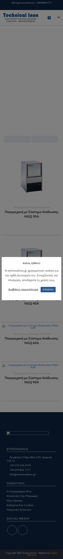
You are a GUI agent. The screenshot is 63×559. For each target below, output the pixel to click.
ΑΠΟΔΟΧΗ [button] (48, 289)
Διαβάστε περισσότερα (23, 289)
